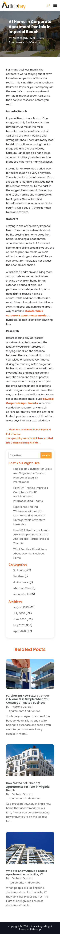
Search (46, 455)
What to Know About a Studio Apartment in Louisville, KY (26, 872)
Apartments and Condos (24, 42)
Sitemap (36, 929)
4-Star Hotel (21, 582)
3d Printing (20, 570)
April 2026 (19, 631)
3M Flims (18, 576)
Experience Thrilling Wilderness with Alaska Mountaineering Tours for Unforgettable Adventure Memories (29, 515)
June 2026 (19, 619)
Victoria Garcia (21, 707)
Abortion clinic (22, 588)
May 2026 (19, 625)
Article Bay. (37, 926)
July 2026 (19, 613)
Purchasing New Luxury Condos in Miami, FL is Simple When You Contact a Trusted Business (28, 699)
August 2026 (21, 607)
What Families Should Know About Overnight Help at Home (30, 553)
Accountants (21, 594)
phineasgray (20, 38)
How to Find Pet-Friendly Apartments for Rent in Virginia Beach (28, 786)
